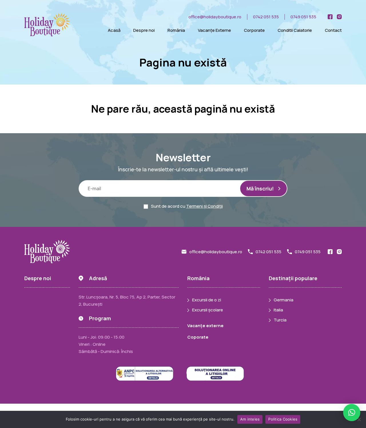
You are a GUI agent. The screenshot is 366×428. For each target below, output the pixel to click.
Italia (278, 310)
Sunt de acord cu (187, 206)
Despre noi (144, 30)
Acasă (114, 30)
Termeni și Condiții (204, 206)
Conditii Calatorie (295, 30)
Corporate (254, 30)
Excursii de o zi (206, 300)
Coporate (197, 337)
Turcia (280, 320)
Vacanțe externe (205, 326)
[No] (359, 419)
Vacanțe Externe (214, 30)
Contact (333, 30)
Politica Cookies (282, 419)
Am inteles (250, 419)
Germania (283, 300)
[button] (351, 412)
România (176, 30)
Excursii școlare (207, 310)
